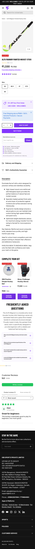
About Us (4, 544)
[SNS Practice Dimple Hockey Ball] (9, 270)
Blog (17, 544)
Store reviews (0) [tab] (25, 392)
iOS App (5, 505)
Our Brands (11, 544)
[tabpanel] (17, 216)
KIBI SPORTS (9, 541)
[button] (32, 8)
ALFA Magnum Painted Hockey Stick (16, 18)
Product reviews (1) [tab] (10, 392)
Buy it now (17, 131)
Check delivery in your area (9, 137)
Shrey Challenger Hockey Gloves (24, 280)
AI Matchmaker (24, 505)
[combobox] (17, 13)
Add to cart (23, 125)
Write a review (17, 385)
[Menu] (3, 8)
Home (3, 18)
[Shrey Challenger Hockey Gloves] (24, 270)
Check (28, 140)
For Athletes (17, 507)
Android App (13, 505)
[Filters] (4, 398)
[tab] (6, 179)
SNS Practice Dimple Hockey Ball (7, 281)
